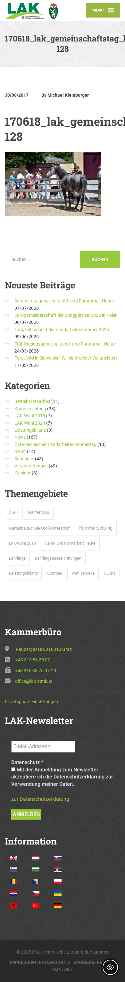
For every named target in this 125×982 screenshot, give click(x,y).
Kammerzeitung (30, 408)
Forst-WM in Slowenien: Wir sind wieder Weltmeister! (65, 358)
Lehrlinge (17, 558)
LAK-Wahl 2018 (29, 415)
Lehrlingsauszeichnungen (58, 558)
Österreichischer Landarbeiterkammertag (55, 444)
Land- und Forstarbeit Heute (70, 543)
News (20, 437)
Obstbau (54, 573)
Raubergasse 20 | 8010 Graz (44, 649)
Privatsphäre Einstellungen (31, 701)
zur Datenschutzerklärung (40, 799)
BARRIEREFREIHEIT (93, 962)
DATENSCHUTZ (55, 962)
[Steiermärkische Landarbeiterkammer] (34, 10)
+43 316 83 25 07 (32, 659)
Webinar (22, 472)
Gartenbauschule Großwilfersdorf (39, 528)
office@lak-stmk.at (34, 681)
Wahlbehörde (83, 573)
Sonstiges (24, 458)
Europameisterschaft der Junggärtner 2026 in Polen (66, 315)
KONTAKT (62, 969)
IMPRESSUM (23, 962)
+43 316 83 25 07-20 (35, 670)
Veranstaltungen (31, 465)
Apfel (14, 512)
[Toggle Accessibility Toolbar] (110, 967)
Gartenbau (38, 512)
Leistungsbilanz (30, 430)
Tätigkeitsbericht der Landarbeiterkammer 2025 (61, 329)
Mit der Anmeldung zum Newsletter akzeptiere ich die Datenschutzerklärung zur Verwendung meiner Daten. (62, 777)
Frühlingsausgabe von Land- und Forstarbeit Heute (65, 343)
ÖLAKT (110, 573)
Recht (20, 451)
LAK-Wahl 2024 (29, 423)
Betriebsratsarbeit (32, 401)
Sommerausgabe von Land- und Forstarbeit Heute (64, 300)
